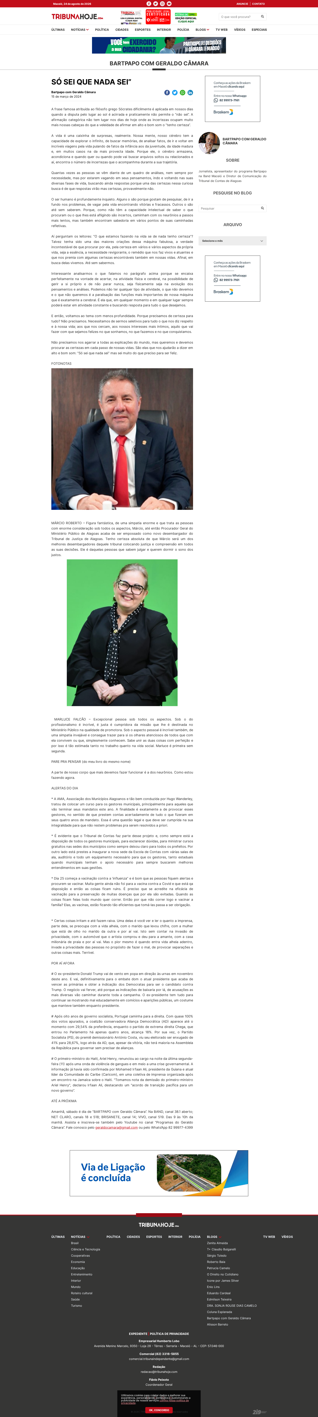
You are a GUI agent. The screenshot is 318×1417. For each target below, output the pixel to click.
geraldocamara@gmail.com (116, 1127)
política (102, 29)
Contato (258, 3)
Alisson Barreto (217, 1324)
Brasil (75, 1243)
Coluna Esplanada (219, 1312)
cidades (121, 29)
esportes (143, 29)
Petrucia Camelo (218, 1268)
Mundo (76, 1287)
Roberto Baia (216, 1262)
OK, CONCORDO (159, 1410)
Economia (78, 1262)
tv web (222, 29)
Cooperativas (80, 1255)
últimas (58, 29)
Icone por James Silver (223, 1280)
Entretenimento (81, 1274)
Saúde (75, 1299)
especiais (259, 29)
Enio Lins (213, 1287)
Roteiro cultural (81, 1293)
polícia (183, 29)
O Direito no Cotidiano (223, 1274)
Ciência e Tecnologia (85, 1249)
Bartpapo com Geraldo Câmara (229, 1318)
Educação (78, 1268)
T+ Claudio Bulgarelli (221, 1249)
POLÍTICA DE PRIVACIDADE (169, 1334)
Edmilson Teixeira (219, 1299)
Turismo (76, 1305)
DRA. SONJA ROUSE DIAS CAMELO (232, 1305)
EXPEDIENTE (138, 1334)
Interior (76, 1280)
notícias (78, 29)
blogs (201, 29)
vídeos (239, 29)
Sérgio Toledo (217, 1255)
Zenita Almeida (217, 1243)
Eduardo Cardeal (219, 1293)
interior (164, 29)
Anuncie (242, 3)
